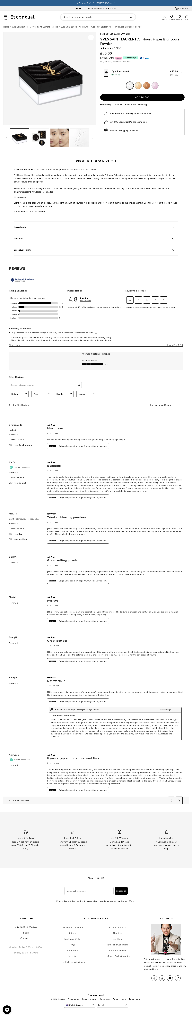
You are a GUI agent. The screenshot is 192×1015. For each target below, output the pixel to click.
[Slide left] (6, 138)
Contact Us (25, 938)
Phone (127, 104)
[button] (5, 16)
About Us (117, 933)
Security (72, 956)
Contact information (89, 999)
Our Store (117, 939)
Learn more (142, 122)
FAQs (72, 944)
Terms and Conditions (117, 944)
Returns (72, 933)
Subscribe (121, 891)
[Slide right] (93, 138)
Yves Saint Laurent (119, 34)
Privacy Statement (118, 950)
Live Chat (118, 104)
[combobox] (98, 17)
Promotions (72, 950)
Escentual (61, 999)
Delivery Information (72, 927)
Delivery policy (135, 999)
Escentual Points (117, 927)
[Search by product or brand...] (131, 17)
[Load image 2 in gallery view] (39, 137)
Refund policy (105, 999)
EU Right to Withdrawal (73, 962)
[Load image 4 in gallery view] (79, 137)
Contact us (183, 8)
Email (133, 104)
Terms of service (119, 999)
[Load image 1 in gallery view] (19, 137)
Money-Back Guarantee (118, 956)
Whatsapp (142, 104)
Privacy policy (73, 999)
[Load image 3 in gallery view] (59, 137)
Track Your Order (72, 939)
